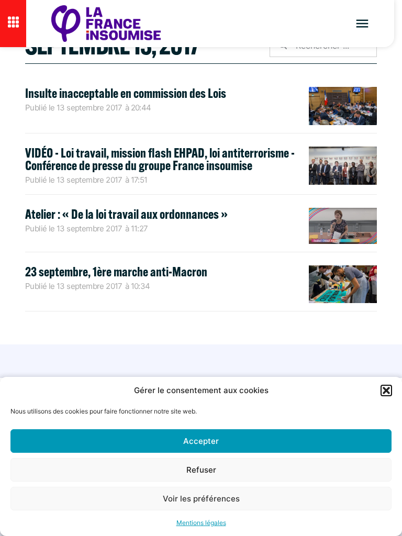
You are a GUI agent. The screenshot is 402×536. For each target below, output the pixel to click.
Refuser (201, 470)
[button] (386, 390)
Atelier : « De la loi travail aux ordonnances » (126, 214)
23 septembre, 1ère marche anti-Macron (116, 271)
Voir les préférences (201, 499)
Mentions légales (201, 523)
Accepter (201, 441)
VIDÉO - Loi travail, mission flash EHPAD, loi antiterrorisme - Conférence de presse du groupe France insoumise (160, 158)
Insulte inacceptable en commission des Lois (125, 93)
